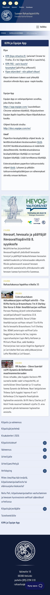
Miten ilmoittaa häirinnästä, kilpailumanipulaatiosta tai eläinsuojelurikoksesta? (14, 482)
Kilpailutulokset (9, 442)
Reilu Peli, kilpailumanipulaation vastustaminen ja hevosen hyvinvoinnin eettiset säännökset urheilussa (24, 497)
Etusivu (3, 33)
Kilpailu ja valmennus (16, 33)
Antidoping (6, 470)
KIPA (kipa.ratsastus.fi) (15, 56)
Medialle (21, 7)
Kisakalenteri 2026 (10, 435)
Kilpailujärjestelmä (10, 428)
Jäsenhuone (29, 7)
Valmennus (6, 449)
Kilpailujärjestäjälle (10, 508)
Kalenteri (14, 7)
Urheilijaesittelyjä (10, 463)
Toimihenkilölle (8, 515)
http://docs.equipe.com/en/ (17, 128)
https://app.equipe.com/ (15, 107)
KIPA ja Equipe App (10, 522)
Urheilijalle (6, 456)
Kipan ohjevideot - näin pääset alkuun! (22, 71)
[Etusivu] (6, 15)
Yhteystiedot (6, 7)
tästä (39, 142)
